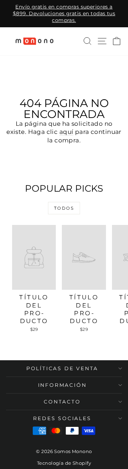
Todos (64, 208)
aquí (66, 131)
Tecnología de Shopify (64, 463)
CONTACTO (62, 402)
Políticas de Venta (62, 368)
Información (62, 385)
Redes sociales (62, 418)
